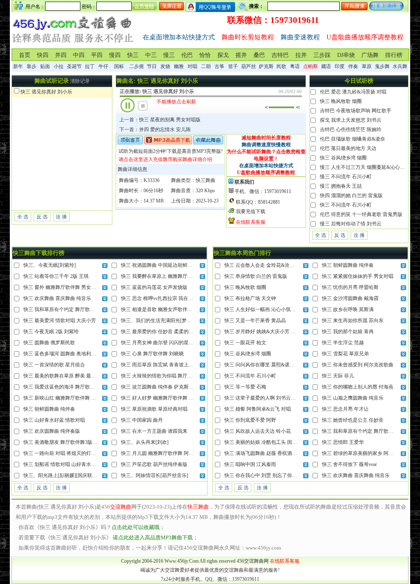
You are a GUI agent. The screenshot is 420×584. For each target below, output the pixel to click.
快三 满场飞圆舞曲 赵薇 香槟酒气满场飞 (268, 453)
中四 (78, 55)
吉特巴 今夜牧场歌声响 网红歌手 (355, 111)
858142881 (269, 202)
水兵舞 (400, 66)
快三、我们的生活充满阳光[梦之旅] (159, 320)
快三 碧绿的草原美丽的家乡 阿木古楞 (362, 453)
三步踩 (322, 55)
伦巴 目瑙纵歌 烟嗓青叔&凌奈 (352, 139)
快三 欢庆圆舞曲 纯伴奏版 (51, 431)
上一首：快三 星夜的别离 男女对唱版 (160, 120)
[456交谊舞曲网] (73, 44)
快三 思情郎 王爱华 (343, 442)
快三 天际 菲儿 (338, 376)
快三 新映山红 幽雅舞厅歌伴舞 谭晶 (62, 398)
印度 (340, 66)
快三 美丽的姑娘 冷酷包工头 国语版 (263, 442)
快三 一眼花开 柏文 (245, 342)
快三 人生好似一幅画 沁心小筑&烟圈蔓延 (269, 309)
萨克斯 (266, 66)
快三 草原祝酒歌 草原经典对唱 (154, 409)
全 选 (22, 217)
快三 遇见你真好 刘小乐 (46, 92)
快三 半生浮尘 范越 (343, 342)
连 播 (61, 217)
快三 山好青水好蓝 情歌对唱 (54, 420)
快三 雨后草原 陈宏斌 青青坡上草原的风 (164, 365)
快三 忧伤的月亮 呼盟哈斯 (350, 287)
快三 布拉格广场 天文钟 (250, 298)
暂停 (128, 105)
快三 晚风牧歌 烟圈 (341, 101)
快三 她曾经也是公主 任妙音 (352, 420)
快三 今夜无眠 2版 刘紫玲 (51, 331)
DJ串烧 (346, 55)
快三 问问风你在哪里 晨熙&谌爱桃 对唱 (267, 365)
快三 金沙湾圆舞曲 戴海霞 (350, 298)
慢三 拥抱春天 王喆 (341, 186)
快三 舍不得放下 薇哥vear (349, 464)
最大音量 (298, 107)
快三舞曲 (205, 180)
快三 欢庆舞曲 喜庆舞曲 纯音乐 (57, 298)
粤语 (295, 66)
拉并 (301, 55)
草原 (367, 66)
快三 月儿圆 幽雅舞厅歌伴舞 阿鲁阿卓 (162, 453)
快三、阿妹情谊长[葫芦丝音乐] (154, 475)
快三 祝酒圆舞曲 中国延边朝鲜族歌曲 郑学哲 (169, 265)
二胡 (206, 66)
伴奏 (353, 66)
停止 (143, 106)
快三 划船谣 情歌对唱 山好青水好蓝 (62, 464)
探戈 (223, 55)
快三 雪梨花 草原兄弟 (345, 354)
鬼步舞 (382, 66)
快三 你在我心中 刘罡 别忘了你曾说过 (265, 475)
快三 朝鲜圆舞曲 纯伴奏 (49, 409)
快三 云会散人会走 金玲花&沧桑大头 (264, 265)
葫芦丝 (248, 66)
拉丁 (90, 66)
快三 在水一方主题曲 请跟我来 (154, 431)
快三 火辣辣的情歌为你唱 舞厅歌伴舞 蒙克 (167, 376)
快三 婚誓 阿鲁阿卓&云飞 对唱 (257, 409)
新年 (18, 66)
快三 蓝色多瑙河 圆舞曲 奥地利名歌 (62, 354)
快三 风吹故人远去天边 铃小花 (257, 431)
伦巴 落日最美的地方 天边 (348, 148)
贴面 (45, 66)
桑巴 (259, 55)
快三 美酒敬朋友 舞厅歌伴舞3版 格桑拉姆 (68, 442)
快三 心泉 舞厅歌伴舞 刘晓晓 (152, 354)
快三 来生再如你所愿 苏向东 (352, 320)
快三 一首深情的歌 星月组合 (54, 365)
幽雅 (179, 66)
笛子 (233, 66)
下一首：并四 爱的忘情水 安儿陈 (155, 129)
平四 (97, 55)
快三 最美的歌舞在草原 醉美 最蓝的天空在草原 (74, 376)
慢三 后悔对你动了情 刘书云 (350, 224)
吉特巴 (280, 55)
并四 (60, 55)
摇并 (241, 55)
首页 (24, 55)
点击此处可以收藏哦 (136, 527)
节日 (152, 66)
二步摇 (136, 66)
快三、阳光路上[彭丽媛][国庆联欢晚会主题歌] (73, 475)
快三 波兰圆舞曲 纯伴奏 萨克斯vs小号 (162, 387)
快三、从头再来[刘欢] (145, 442)
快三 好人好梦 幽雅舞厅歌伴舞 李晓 (160, 398)
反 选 (42, 217)
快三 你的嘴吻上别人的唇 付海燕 (357, 387)
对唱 (192, 66)
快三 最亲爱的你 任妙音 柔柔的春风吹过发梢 (169, 331)
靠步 (32, 66)
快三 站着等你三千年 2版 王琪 (56, 276)
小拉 (59, 66)
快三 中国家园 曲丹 (142, 420)
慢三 (169, 55)
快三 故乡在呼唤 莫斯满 (348, 309)
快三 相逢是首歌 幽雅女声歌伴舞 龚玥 (162, 309)
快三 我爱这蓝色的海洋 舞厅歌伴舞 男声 (67, 387)
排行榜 (393, 55)
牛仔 (103, 66)
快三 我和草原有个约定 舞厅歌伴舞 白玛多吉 (72, 309)
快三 (133, 55)
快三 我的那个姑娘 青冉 (348, 331)
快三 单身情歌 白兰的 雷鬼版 (255, 276)
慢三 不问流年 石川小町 (346, 177)
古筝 (219, 66)
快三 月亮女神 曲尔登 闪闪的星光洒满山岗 (167, 342)
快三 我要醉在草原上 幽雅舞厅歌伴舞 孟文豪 (169, 276)
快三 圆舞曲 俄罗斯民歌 (49, 342)
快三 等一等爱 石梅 (245, 387)
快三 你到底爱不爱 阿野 (250, 420)
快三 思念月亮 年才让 (345, 409)
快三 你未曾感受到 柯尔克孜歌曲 (357, 365)
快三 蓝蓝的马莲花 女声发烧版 (154, 287)
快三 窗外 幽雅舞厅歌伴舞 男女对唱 (62, 287)
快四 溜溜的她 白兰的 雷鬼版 (351, 195)
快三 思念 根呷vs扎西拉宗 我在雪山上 (162, 298)
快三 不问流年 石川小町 (346, 205)
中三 (151, 55)
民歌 (281, 66)
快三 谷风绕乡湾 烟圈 (343, 158)
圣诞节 (74, 66)
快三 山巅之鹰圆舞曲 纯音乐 (352, 398)
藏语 (326, 66)
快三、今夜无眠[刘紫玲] (49, 265)
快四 (42, 55)
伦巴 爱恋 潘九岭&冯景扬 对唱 (353, 92)
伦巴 (187, 55)
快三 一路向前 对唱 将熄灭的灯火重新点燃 (69, 453)
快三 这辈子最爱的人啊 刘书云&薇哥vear (268, 398)
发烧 (165, 66)
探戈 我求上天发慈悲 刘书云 (350, 120)
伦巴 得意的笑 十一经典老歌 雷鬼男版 (361, 214)
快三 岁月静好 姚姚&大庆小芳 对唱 (262, 331)
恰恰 (205, 55)
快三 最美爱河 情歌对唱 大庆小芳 (59, 320)
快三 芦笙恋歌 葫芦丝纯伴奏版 (154, 464)
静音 (267, 107)
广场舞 (370, 55)
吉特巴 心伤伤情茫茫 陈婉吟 (350, 129)
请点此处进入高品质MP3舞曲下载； (155, 537)
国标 (119, 66)
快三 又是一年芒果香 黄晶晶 (255, 320)
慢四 (115, 55)
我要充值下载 (250, 211)
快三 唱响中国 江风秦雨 (250, 464)
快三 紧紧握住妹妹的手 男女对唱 (357, 276)
